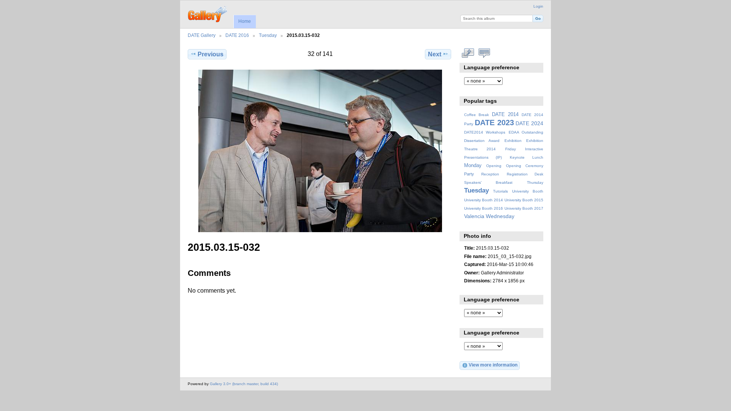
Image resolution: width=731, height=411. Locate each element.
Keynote (517, 157)
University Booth (527, 191)
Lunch (537, 157)
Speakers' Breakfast (488, 182)
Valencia (474, 216)
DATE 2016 (237, 35)
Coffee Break (476, 115)
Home (244, 21)
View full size (468, 53)
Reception (490, 174)
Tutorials (500, 191)
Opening (493, 166)
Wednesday (500, 216)
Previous (210, 54)
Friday (510, 149)
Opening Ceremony (524, 166)
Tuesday (268, 35)
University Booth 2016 (483, 208)
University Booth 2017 (523, 208)
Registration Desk (525, 174)
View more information (493, 364)
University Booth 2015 (523, 200)
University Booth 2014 (483, 200)
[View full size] (320, 151)
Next (434, 54)
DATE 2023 (494, 122)
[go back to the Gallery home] (208, 13)
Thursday (535, 182)
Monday (473, 165)
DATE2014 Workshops (484, 132)
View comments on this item (484, 53)
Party (469, 174)
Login (538, 6)
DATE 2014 (505, 114)
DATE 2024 (529, 123)
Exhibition (513, 141)
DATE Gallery (201, 35)
